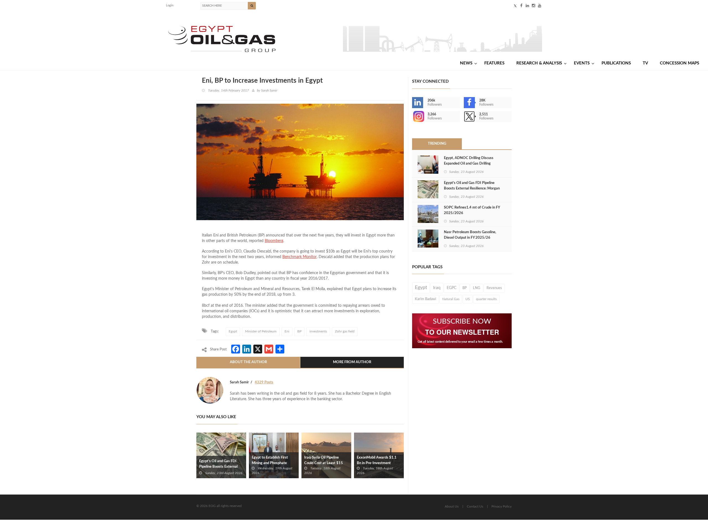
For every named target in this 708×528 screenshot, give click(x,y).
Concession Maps (679, 63)
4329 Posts (264, 382)
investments (318, 331)
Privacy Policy (501, 506)
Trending (437, 143)
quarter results (486, 299)
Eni (287, 331)
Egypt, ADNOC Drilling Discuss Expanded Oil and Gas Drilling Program (468, 163)
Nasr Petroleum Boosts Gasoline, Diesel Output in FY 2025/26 (470, 235)
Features (494, 63)
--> (412, 116)
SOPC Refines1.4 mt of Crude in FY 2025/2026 (472, 210)
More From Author (352, 362)
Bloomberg (274, 241)
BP (299, 331)
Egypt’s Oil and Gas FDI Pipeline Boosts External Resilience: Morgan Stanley (220, 466)
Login (169, 5)
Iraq (437, 288)
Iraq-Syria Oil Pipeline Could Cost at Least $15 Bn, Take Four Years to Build (326, 463)
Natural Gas (450, 299)
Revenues (494, 288)
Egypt (233, 331)
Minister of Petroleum (261, 331)
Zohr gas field (345, 331)
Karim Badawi (425, 299)
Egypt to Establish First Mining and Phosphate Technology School (270, 463)
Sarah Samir (269, 90)
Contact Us (475, 506)
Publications (616, 63)
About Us (452, 506)
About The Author (248, 362)
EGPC (451, 288)
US (467, 299)
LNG (476, 288)
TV (645, 63)
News (466, 63)
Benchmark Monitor (299, 257)
